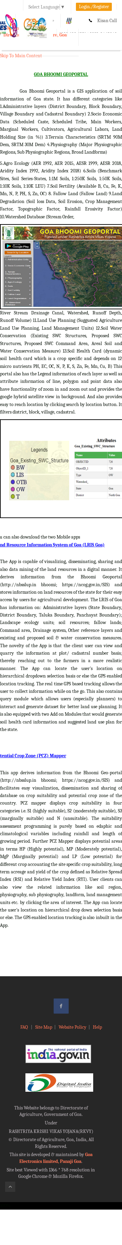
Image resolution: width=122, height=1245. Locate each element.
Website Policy (72, 1027)
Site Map (43, 1027)
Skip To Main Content (21, 56)
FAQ (24, 1027)
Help (97, 1027)
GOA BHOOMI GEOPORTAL (61, 74)
